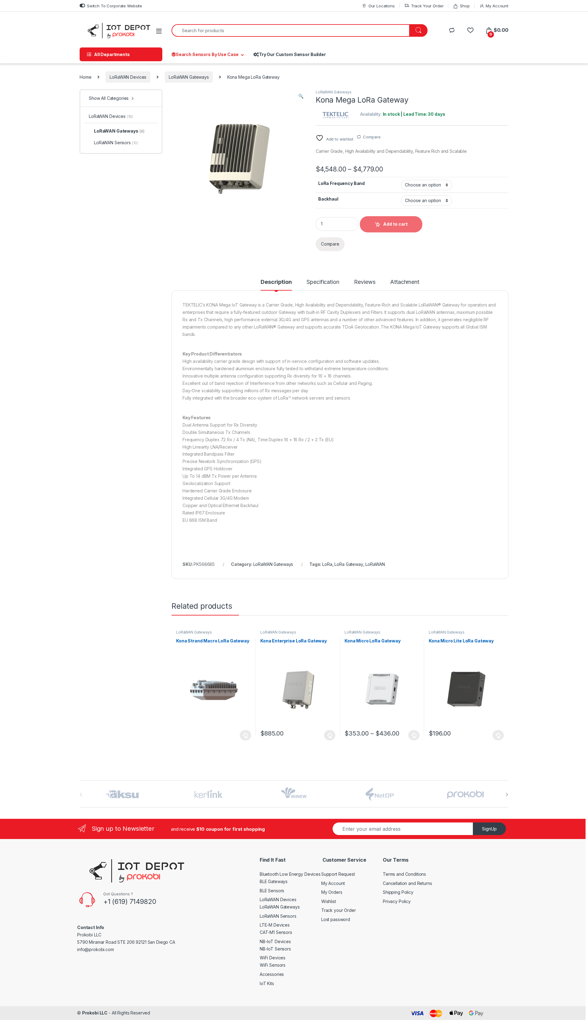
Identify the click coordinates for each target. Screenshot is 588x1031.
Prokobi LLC (94, 1012)
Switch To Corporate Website (114, 5)
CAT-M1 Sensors (276, 932)
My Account (497, 5)
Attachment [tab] (404, 282)
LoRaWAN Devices (128, 77)
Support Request (338, 874)
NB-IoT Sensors (275, 948)
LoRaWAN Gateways (189, 77)
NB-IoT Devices (275, 941)
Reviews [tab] (364, 282)
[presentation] (507, 794)
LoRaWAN (375, 564)
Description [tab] (276, 282)
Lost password (335, 919)
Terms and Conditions (404, 874)
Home (85, 77)
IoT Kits (267, 983)
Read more (245, 735)
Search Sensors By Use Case (207, 54)
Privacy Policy (397, 901)
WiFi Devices (272, 957)
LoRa (327, 564)
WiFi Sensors (272, 965)
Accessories (272, 974)
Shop (464, 5)
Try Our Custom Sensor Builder (292, 54)
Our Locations (381, 5)
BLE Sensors (272, 890)
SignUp (489, 828)
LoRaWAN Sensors (116, 142)
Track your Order (338, 910)
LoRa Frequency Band (341, 183)
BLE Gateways (274, 881)
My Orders (331, 892)
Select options (328, 735)
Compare (371, 136)
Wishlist (328, 901)
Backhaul (328, 198)
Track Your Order (427, 5)
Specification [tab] (323, 282)
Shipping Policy (398, 892)
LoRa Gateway (348, 564)
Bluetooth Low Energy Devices (290, 874)
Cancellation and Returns (407, 883)
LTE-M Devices (275, 925)
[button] (300, 96)
